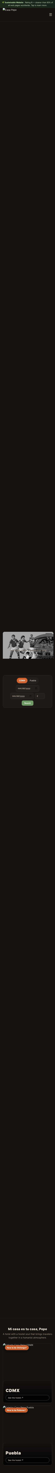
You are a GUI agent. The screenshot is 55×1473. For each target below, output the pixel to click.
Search (27, 703)
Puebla (33, 680)
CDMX (22, 680)
